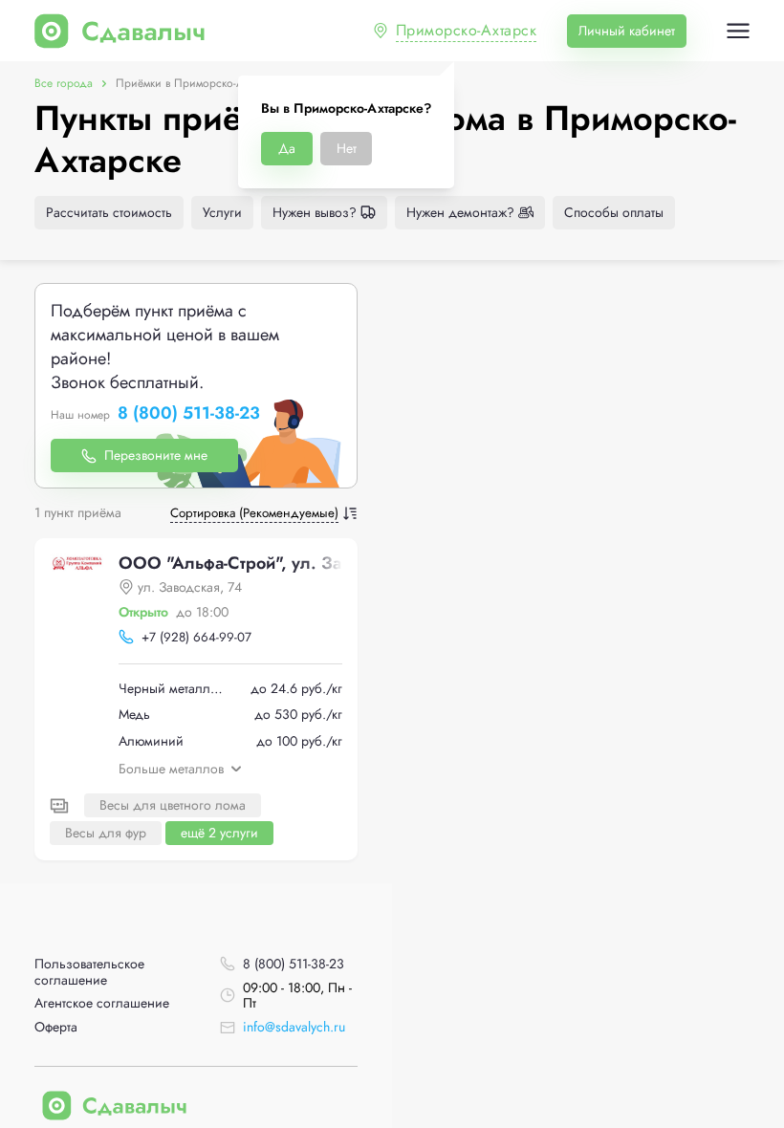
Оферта (55, 1027)
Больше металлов (171, 768)
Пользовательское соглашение (89, 972)
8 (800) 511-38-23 (189, 413)
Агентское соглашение (101, 1003)
